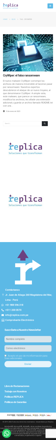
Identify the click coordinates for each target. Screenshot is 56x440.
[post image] (28, 52)
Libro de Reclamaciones (16, 386)
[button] (6, 433)
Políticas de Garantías (15, 402)
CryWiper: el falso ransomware (21, 75)
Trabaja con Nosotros (15, 391)
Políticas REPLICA (13, 397)
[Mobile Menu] (50, 5)
